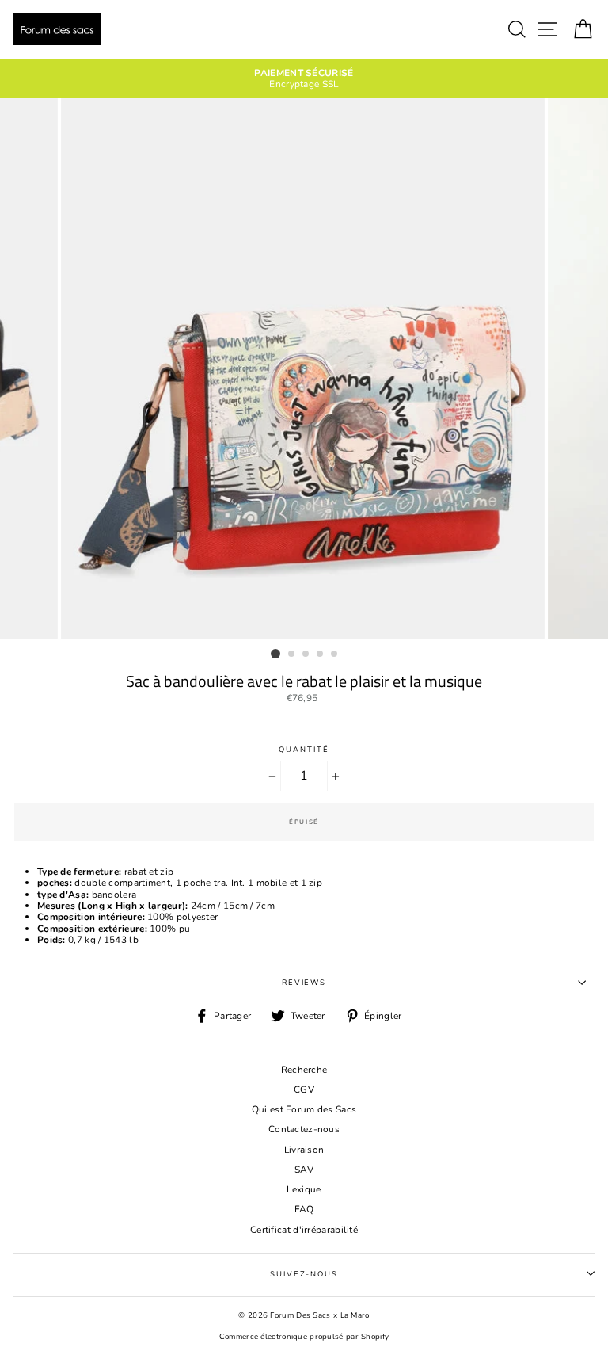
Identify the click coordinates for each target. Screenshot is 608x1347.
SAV (304, 1169)
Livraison (304, 1149)
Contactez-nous (304, 1129)
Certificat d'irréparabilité (304, 1229)
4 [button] (321, 654)
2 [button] (292, 654)
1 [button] (275, 653)
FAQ (304, 1209)
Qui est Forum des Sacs (304, 1109)
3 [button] (306, 654)
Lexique (304, 1189)
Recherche (304, 1069)
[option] (304, 78)
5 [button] (335, 654)
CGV (304, 1089)
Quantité (304, 749)
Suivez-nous (304, 1274)
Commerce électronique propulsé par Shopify (304, 1336)
